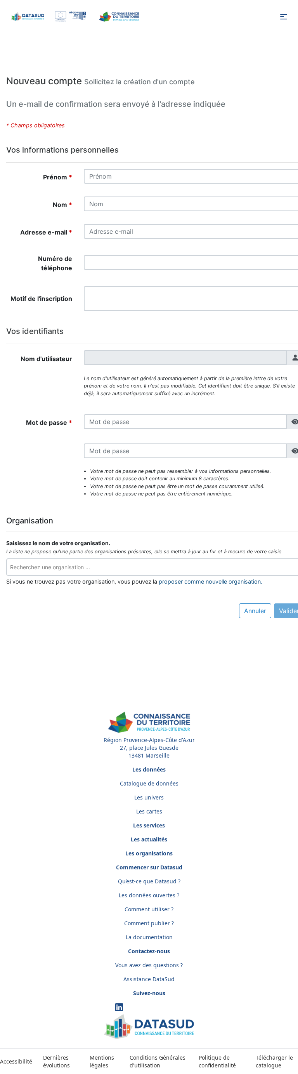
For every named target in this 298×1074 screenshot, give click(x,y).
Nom (61, 205)
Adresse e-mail (44, 232)
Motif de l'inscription (41, 298)
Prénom (56, 177)
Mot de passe (47, 422)
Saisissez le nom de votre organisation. (58, 543)
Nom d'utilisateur (46, 359)
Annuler (255, 611)
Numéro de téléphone (55, 263)
